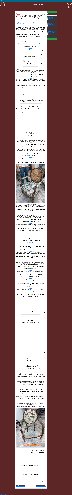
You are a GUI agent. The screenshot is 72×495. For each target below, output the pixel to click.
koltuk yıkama (18, 21)
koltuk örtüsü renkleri (29, 21)
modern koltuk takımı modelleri (51, 32)
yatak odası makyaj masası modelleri (52, 28)
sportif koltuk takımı (52, 23)
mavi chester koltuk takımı (52, 31)
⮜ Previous (20, 486)
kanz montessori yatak (29, 43)
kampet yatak (34, 43)
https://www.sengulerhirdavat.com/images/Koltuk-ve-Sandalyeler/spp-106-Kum (28, 231)
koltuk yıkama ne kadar (41, 21)
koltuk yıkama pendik (42, 22)
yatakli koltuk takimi (52, 24)
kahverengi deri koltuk (40, 43)
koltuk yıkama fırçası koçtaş (20, 23)
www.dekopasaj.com (31, 48)
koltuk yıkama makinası (28, 22)
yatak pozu (52, 22)
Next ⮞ (41, 486)
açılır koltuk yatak (52, 17)
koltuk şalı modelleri (23, 21)
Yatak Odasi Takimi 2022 (6, 0)
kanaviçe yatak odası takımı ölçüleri (21, 43)
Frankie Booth (18, 14)
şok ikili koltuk (52, 16)
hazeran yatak (20, 485)
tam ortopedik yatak (52, 25)
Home (16, 12)
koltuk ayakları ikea (52, 30)
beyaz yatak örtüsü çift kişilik (52, 18)
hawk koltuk (41, 485)
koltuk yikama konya (35, 21)
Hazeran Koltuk (20, 12)
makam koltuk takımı (52, 37)
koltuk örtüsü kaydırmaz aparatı (20, 22)
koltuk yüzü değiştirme (35, 22)
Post (17, 12)
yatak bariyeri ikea (52, 19)
